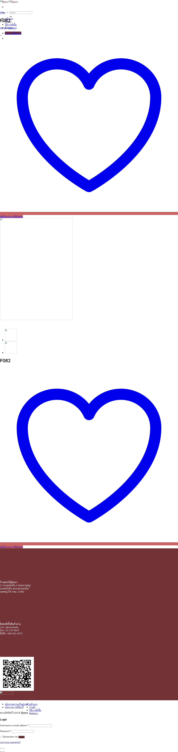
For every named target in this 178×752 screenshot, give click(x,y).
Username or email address (14, 725)
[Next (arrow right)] (3, 751)
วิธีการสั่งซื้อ (11, 24)
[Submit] (11, 16)
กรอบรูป (12, 27)
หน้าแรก (33, 704)
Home (3, 27)
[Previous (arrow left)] (1, 751)
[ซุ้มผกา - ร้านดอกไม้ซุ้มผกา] (9, 1)
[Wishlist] (1, 35)
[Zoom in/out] (3, 748)
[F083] (11, 339)
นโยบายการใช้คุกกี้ (14, 707)
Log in (21, 737)
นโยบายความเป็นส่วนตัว (17, 704)
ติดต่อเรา (33, 713)
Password (5, 730)
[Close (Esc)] (1, 748)
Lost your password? (10, 742)
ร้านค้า (32, 707)
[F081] (11, 352)
